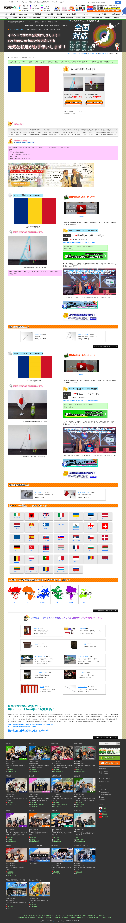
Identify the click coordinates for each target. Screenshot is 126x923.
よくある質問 (25, 6)
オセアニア (86, 602)
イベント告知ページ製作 (95, 17)
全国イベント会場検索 (67, 17)
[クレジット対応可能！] (80, 11)
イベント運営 (22, 17)
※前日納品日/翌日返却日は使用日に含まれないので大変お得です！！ (81, 242)
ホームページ (56, 873)
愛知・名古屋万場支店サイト (38, 804)
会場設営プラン (49, 915)
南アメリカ (72, 602)
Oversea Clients (80, 917)
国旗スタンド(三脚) (83, 334)
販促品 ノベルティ (93, 915)
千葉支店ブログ (11, 841)
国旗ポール (38, 334)
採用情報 (116, 17)
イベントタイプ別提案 (100, 14)
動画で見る (81, 216)
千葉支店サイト (11, 839)
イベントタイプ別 (59, 915)
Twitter (102, 797)
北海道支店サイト (80, 839)
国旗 (96, 53)
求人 (33, 10)
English (104, 811)
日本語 (104, 808)
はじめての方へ (23, 14)
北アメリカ (57, 602)
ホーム (6, 14)
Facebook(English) (106, 794)
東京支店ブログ (34, 771)
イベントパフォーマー (51, 17)
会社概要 (12, 14)
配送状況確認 (25, 10)
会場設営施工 (37, 14)
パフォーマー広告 (58, 917)
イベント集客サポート (35, 17)
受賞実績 (107, 17)
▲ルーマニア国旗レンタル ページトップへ (105, 346)
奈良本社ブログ (11, 771)
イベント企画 (13, 17)
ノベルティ (85, 14)
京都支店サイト (80, 804)
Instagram (103, 789)
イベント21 (27, 915)
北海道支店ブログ (80, 841)
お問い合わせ (116, 14)
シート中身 (6, 17)
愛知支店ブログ (34, 806)
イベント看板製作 (72, 14)
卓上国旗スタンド (40, 492)
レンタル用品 (49, 14)
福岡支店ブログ (34, 841)
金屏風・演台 (90, 53)
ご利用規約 (24, 8)
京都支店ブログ (80, 806)
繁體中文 (104, 814)
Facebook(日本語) (105, 792)
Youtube (103, 799)
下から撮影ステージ (40, 672)
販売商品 (59, 14)
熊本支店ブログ (11, 875)
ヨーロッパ (43, 602)
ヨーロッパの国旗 (104, 53)
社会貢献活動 (35, 8)
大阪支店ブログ (11, 804)
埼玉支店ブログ (57, 841)
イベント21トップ (72, 53)
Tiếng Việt (105, 817)
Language (46, 6)
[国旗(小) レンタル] (81, 367)
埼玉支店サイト (57, 839)
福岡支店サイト (34, 839)
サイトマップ (48, 8)
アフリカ (29, 602)
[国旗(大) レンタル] (81, 208)
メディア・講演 (36, 6)
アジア (15, 602)
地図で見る (10, 769)
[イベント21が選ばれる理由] (71, 11)
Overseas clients (80, 17)
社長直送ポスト (48, 10)
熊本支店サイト (11, 873)
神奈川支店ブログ (58, 771)
